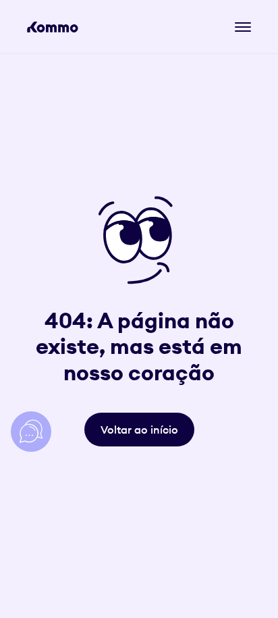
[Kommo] (52, 27)
